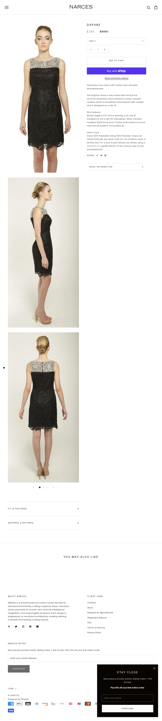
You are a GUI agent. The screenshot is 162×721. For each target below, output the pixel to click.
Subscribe (127, 708)
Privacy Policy (94, 632)
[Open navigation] (7, 7)
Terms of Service (96, 627)
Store (90, 607)
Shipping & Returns (21, 522)
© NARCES (14, 695)
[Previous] (33, 487)
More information (100, 167)
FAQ (89, 622)
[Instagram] (23, 626)
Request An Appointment (100, 612)
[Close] (154, 668)
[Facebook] (97, 155)
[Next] (53, 487)
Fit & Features (17, 508)
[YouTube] (37, 626)
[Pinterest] (105, 155)
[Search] (148, 7)
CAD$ (11, 688)
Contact (91, 602)
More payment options (116, 78)
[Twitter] (101, 155)
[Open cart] (155, 7)
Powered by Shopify (18, 699)
